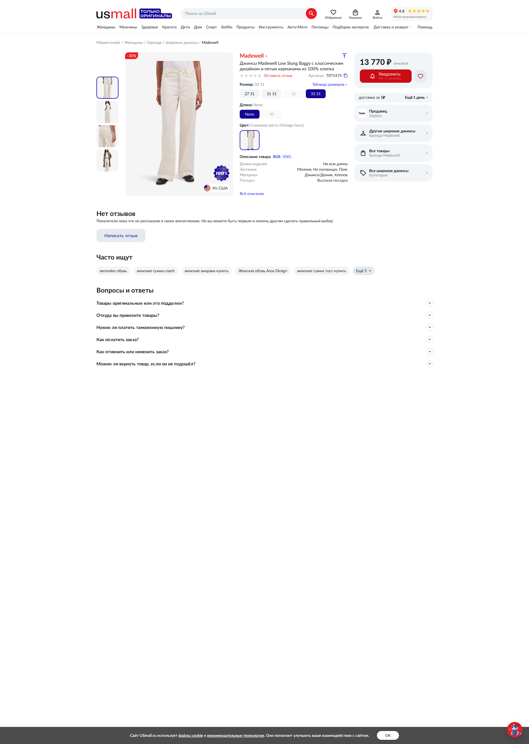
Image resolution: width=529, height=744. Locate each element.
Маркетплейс (108, 42)
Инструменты (271, 27)
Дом (198, 27)
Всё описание (252, 193)
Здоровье (149, 27)
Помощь (425, 27)
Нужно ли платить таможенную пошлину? (140, 327)
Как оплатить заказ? (117, 339)
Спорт (211, 27)
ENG (287, 156)
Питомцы (320, 27)
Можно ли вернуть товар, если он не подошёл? (145, 363)
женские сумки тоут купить (321, 271)
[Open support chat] (514, 729)
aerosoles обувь (113, 271)
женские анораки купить (207, 271)
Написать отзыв (120, 235)
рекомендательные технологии (235, 735)
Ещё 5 (361, 271)
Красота (169, 27)
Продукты (245, 27)
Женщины (106, 27)
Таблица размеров (328, 84)
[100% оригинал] (221, 173)
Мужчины (128, 27)
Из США (220, 188)
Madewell (210, 42)
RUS (276, 156)
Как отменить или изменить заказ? (132, 351)
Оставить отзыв (278, 75)
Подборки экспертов (351, 27)
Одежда (154, 42)
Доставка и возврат (391, 27)
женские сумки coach (156, 271)
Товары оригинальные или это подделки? (140, 303)
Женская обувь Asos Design (262, 271)
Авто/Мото (297, 27)
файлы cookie (191, 735)
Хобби (226, 27)
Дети (185, 27)
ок (388, 735)
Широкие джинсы (182, 42)
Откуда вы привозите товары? (127, 315)
